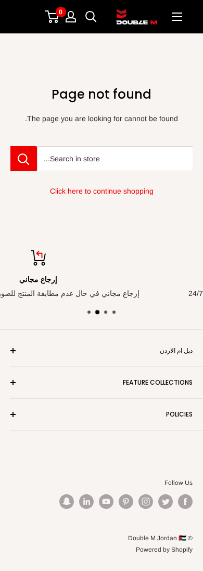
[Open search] (91, 16)
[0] (52, 16)
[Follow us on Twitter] (165, 501)
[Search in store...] (23, 158)
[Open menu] (177, 17)
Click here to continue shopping (102, 191)
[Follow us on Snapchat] (66, 501)
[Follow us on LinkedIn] (86, 501)
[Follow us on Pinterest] (126, 501)
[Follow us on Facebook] (185, 501)
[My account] (71, 16)
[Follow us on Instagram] (145, 501)
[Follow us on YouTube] (106, 501)
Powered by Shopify (164, 549)
